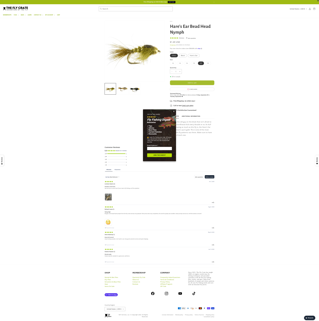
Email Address (152, 145)
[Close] (174, 111)
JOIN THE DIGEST (159, 155)
